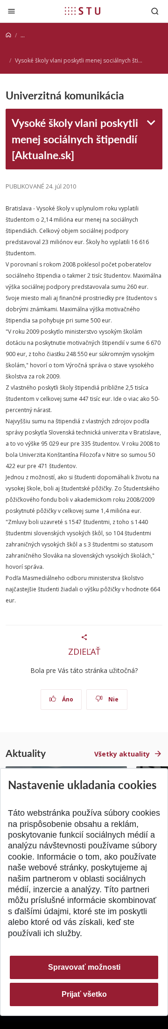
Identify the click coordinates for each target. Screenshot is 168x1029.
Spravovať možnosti (84, 967)
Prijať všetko (84, 994)
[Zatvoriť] (11, 11)
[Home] (8, 35)
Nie (113, 699)
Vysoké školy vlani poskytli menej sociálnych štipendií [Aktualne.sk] (75, 138)
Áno (67, 699)
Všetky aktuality (122, 753)
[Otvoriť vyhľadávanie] (155, 11)
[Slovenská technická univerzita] (82, 10)
